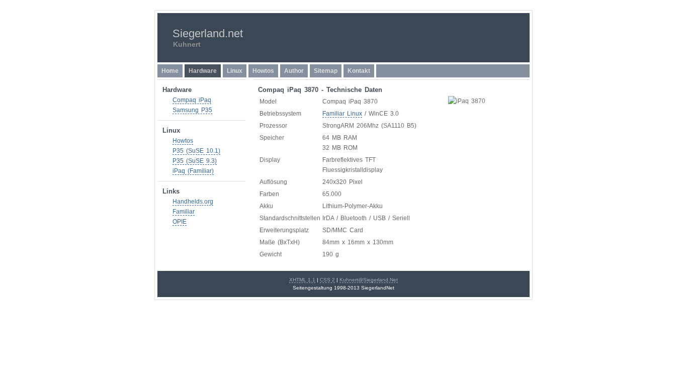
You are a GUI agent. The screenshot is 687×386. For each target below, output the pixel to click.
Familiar (184, 211)
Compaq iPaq (192, 100)
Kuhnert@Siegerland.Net (368, 279)
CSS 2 (327, 279)
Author (294, 70)
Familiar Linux (342, 113)
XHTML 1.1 (302, 279)
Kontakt (359, 70)
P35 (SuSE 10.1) (196, 150)
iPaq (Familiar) (193, 170)
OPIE (180, 221)
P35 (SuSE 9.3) (195, 160)
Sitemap (325, 70)
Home (170, 70)
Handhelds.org (193, 201)
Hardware (203, 70)
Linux (234, 70)
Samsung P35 (192, 110)
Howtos (263, 70)
